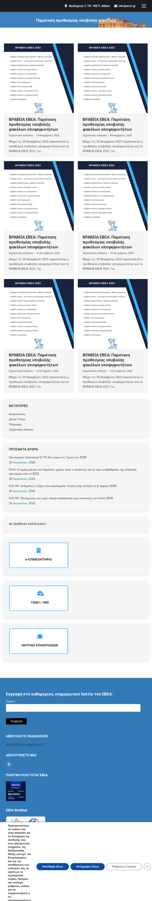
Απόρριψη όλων (87, 866)
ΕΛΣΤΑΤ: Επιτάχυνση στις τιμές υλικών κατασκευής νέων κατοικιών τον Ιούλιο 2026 (61, 498)
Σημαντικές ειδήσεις (21, 135)
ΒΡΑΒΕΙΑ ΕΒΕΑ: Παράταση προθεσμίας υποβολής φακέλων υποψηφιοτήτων (33, 124)
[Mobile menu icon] (144, 6)
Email (10, 701)
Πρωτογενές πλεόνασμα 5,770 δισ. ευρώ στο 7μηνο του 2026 (47, 457)
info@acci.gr (127, 6)
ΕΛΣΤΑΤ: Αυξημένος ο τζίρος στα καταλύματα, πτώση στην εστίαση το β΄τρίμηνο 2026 (63, 486)
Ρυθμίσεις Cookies (124, 866)
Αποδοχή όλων (52, 866)
